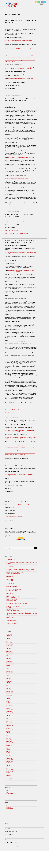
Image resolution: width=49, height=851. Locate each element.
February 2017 (9, 705)
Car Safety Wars (9, 576)
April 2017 (8, 702)
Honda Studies (9, 594)
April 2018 (8, 686)
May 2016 (8, 718)
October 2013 (9, 762)
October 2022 (9, 654)
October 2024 (9, 637)
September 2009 (9, 778)
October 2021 (9, 661)
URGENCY (8, 616)
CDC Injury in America (10, 577)
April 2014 (8, 754)
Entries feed (8, 807)
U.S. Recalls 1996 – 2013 (11, 617)
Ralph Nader (8, 607)
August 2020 (8, 668)
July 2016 (8, 715)
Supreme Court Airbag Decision (12, 610)
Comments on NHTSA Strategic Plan (12, 409)
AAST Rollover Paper (10, 563)
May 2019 (8, 677)
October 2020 (9, 665)
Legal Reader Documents (11, 600)
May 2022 (8, 655)
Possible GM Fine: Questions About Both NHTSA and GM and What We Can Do (19, 241)
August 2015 (8, 731)
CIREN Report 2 (11, 582)
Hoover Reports (9, 593)
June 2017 (8, 699)
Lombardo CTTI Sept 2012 (11, 599)
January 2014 (9, 758)
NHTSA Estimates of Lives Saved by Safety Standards (17, 604)
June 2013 (8, 766)
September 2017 (9, 695)
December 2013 (9, 759)
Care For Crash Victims (9, 846)
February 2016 (9, 722)
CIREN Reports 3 (11, 583)
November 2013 (9, 761)
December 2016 (9, 708)
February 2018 (9, 689)
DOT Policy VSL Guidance (11, 590)
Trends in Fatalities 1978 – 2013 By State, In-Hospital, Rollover (18, 612)
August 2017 (8, 696)
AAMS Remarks (9, 565)
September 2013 (9, 764)
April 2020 (8, 669)
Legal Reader (9, 792)
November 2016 (9, 709)
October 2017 (9, 694)
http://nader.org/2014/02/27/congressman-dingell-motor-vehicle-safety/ (20, 157)
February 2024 (9, 642)
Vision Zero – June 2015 (11, 620)
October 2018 (9, 681)
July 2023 (8, 647)
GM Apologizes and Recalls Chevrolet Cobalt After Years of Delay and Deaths (20, 421)
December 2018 (9, 679)
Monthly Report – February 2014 (11, 230)
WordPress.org (9, 810)
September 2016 (9, 712)
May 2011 (8, 774)
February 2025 (9, 634)
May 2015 (8, 735)
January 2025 (9, 635)
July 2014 (8, 749)
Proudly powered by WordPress (20, 846)
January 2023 (9, 651)
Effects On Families (10, 592)
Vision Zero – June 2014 (11, 621)
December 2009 (9, 776)
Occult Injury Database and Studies (13, 606)
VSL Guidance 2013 (9, 412)
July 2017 (8, 698)
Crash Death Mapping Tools (11, 586)
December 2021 (9, 659)
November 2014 (9, 744)
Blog (13, 95)
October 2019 (9, 674)
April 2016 (8, 719)
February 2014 (9, 756)
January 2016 (9, 724)
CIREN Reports (9, 579)
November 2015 (9, 726)
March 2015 (8, 738)
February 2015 (9, 739)
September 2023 (9, 645)
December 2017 (9, 691)
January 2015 (9, 741)
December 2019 (9, 671)
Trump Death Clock (9, 834)
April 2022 (8, 657)
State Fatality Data (10, 609)
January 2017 (9, 706)
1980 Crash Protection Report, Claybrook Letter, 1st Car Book (18, 560)
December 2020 (9, 662)
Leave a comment (18, 95)
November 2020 (9, 664)
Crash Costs (8, 585)
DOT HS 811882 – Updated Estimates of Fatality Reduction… (17, 233)
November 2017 (9, 692)
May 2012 (8, 772)
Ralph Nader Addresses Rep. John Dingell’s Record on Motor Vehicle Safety (20, 99)
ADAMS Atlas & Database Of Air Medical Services (16, 568)
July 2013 (8, 765)
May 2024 (8, 639)
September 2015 (9, 729)
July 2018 (8, 682)
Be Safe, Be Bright (10, 575)
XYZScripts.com (30, 850)
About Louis (8, 826)
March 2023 (8, 649)
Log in (7, 805)
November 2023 (9, 644)
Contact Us (7, 839)
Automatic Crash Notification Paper (13, 573)
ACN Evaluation (9, 566)
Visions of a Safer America (11, 623)
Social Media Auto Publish (20, 850)
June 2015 (8, 734)
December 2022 (9, 652)
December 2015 (9, 725)
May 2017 (8, 701)
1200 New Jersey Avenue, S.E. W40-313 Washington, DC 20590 (17, 504)
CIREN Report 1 (11, 580)
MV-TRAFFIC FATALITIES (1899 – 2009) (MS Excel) (16, 603)
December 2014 (9, 742)
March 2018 (8, 688)
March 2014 (8, 755)
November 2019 (9, 672)
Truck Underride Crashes (11, 842)
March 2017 (8, 704)
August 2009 (8, 779)
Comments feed (9, 808)
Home (6, 823)
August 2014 (8, 748)
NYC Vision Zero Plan (9, 91)
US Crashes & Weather (11, 619)
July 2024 (8, 638)
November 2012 (9, 769)
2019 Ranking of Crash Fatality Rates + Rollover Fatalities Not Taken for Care (21, 562)
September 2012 (9, 771)
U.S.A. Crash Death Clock (11, 831)
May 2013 (8, 768)
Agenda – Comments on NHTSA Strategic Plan (14, 516)
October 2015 (9, 728)
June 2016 (8, 716)
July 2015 (8, 732)
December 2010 (9, 775)
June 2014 (8, 751)
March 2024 (8, 641)
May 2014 (8, 752)
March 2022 (8, 658)
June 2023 (8, 648)
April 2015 (8, 736)
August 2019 (8, 675)
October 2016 (9, 711)
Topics (7, 794)
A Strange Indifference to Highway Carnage (14, 572)
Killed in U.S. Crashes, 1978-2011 (13, 596)
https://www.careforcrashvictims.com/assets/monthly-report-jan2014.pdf (21, 78)
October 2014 (9, 745)
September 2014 (9, 746)
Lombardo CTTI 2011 (10, 597)
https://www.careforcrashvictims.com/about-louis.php (17, 178)
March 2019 (8, 678)
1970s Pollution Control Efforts (12, 559)
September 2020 (9, 667)
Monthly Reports (9, 793)
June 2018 (8, 684)
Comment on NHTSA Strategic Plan (18, 466)
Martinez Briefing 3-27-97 (11, 602)
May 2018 (8, 685)
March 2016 (8, 721)
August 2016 (8, 714)
